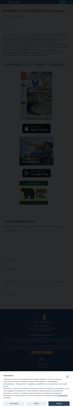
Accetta (59, 403)
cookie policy (62, 395)
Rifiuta (36, 403)
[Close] (67, 377)
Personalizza (14, 403)
